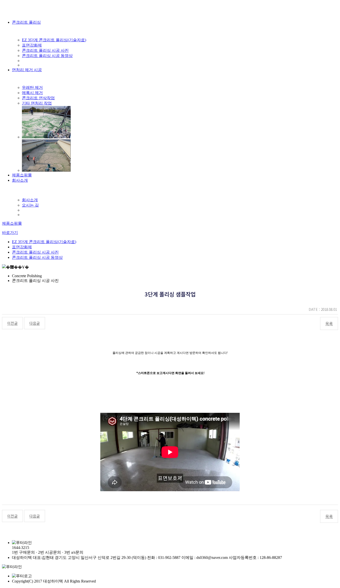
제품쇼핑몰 (22, 175)
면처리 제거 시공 (27, 70)
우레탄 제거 (32, 87)
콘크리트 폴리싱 (26, 22)
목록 (329, 323)
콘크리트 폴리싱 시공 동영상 (47, 55)
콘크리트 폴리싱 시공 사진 (45, 50)
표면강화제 (32, 45)
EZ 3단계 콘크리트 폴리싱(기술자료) (54, 40)
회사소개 (20, 180)
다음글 (34, 323)
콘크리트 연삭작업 (38, 98)
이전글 (12, 323)
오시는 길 (30, 205)
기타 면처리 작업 (37, 103)
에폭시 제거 (32, 93)
